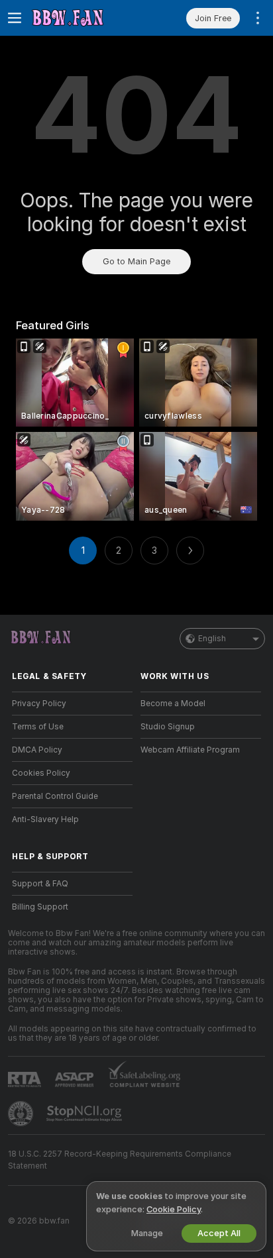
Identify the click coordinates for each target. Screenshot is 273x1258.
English (212, 638)
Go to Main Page (136, 261)
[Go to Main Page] (82, 18)
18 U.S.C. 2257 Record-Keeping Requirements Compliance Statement (119, 1160)
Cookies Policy (41, 773)
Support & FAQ (40, 883)
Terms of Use (38, 726)
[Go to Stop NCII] (85, 1114)
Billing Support (40, 907)
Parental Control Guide (55, 796)
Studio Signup (167, 726)
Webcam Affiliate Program (190, 750)
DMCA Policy (37, 750)
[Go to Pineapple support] (22, 1113)
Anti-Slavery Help (45, 819)
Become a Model (172, 703)
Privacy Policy (39, 703)
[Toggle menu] (14, 18)
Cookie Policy (173, 1209)
